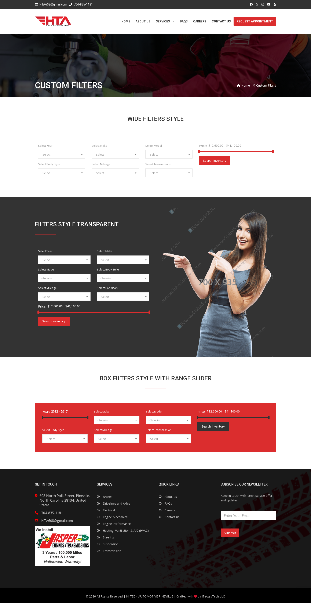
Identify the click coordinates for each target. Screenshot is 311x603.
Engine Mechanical (115, 517)
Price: (203, 146)
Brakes (107, 497)
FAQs (168, 503)
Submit (230, 532)
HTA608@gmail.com (53, 4)
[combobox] (61, 154)
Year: (46, 411)
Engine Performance (116, 524)
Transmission (111, 551)
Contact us (171, 517)
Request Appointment (255, 21)
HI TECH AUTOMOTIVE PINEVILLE (149, 596)
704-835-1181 (83, 4)
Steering (108, 537)
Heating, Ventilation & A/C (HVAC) (125, 530)
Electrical (108, 510)
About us (170, 497)
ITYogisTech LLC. (214, 596)
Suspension (110, 544)
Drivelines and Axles (116, 503)
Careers (169, 510)
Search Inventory (214, 161)
